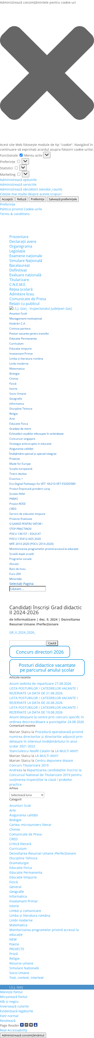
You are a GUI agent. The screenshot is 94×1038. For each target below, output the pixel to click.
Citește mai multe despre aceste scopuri (31, 194)
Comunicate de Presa (27, 298)
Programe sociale (20, 559)
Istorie (13, 389)
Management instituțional (25, 318)
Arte (12, 419)
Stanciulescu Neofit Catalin (29, 751)
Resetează (8, 1020)
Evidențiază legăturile (16, 1011)
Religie (13, 414)
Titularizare (19, 279)
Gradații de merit (20, 429)
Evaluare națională (25, 274)
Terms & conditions (15, 214)
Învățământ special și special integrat (32, 454)
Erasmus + (16, 479)
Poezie (14, 944)
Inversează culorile (14, 1006)
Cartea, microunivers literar (30, 824)
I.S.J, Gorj (16, 987)
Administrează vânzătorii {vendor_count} (31, 189)
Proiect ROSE (17, 504)
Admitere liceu (21, 294)
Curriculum (16, 343)
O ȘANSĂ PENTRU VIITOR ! (25, 524)
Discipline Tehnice (20, 409)
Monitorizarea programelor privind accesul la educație (43, 549)
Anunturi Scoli (18, 313)
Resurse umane (21, 963)
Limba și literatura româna (26, 358)
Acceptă (7, 199)
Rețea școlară (21, 289)
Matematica (17, 369)
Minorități (15, 579)
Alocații (14, 564)
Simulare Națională (25, 260)
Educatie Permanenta (23, 338)
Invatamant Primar (21, 353)
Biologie (14, 374)
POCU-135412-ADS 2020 (25, 539)
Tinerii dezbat (18, 474)
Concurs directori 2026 (40, 652)
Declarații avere (22, 241)
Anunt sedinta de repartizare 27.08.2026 (40, 683)
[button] (47, 73)
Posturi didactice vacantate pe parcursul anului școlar (47, 667)
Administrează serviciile (18, 184)
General (15, 887)
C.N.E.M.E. (17, 284)
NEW (13, 939)
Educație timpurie (20, 348)
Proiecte (14, 459)
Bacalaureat (19, 265)
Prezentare (19, 236)
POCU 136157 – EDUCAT (25, 534)
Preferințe (37, 199)
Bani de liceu (17, 569)
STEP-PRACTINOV (20, 529)
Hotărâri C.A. (17, 323)
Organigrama (20, 246)
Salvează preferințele (63, 199)
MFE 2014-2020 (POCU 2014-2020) (31, 544)
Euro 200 (15, 574)
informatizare (25, 619)
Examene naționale (25, 255)
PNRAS (13, 499)
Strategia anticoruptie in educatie (30, 444)
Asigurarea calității (21, 449)
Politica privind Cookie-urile (21, 209)
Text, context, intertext (26, 977)
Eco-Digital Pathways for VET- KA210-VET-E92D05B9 (42, 484)
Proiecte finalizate (20, 519)
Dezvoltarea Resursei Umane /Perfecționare (42, 853)
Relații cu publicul (24, 303)
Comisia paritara (20, 328)
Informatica (16, 404)
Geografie (15, 399)
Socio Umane (17, 394)
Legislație (17, 251)
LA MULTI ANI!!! (66, 751)
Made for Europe (20, 464)
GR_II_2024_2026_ (22, 632)
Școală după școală (21, 554)
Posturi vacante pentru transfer (29, 333)
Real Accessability (13, 1030)
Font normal (9, 1016)
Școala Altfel (17, 494)
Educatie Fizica (18, 424)
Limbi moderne (19, 363)
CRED (12, 509)
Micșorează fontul (13, 997)
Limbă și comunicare (25, 911)
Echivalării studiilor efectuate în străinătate (36, 434)
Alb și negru (9, 1001)
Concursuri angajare (22, 439)
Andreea (15, 770)
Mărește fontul (11, 992)
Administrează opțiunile (18, 180)
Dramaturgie (19, 863)
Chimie (13, 379)
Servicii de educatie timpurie (27, 514)
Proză (13, 954)
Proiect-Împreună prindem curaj (29, 489)
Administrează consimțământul (23, 1035)
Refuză (21, 199)
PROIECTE (16, 949)
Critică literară (20, 844)
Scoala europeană (20, 469)
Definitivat (18, 270)
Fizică (12, 384)
